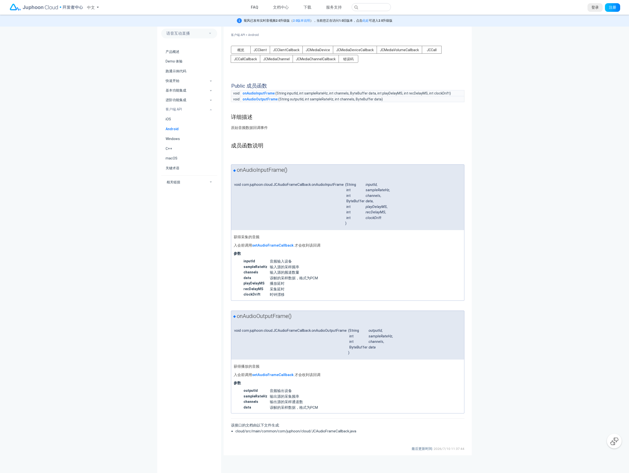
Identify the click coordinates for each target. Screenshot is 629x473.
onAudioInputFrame (259, 93)
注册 (612, 7)
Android (172, 129)
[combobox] (371, 7)
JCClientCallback (286, 50)
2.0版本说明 (301, 20)
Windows (173, 139)
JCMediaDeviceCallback (355, 50)
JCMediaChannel (276, 59)
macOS (171, 158)
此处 (365, 20)
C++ (169, 149)
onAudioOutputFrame (260, 99)
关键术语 (172, 168)
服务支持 (334, 7)
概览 (240, 50)
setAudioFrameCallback (273, 245)
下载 (307, 7)
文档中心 (281, 7)
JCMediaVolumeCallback (399, 50)
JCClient (260, 50)
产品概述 (172, 52)
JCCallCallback (245, 59)
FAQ (254, 7)
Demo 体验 (174, 61)
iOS (168, 119)
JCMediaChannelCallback (316, 59)
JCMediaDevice (318, 50)
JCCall (432, 50)
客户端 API (239, 35)
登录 (595, 7)
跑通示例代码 (176, 71)
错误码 (348, 59)
